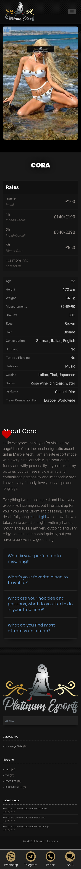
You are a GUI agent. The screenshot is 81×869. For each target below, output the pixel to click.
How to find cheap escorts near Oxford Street (25, 808)
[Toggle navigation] (72, 12)
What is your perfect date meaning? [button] (34, 558)
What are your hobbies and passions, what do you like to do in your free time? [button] (40, 603)
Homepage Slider (14, 746)
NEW (8, 769)
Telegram (30, 865)
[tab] (40, 558)
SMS (70, 865)
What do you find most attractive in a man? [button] (31, 628)
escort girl (38, 517)
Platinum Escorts (46, 841)
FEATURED (11, 781)
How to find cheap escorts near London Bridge (26, 826)
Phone (50, 865)
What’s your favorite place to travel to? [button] (38, 580)
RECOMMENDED (13, 787)
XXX (7, 775)
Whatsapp (11, 865)
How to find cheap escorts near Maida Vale (24, 818)
